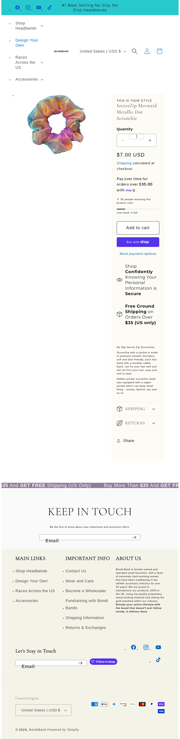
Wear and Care (80, 581)
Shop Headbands (31, 571)
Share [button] (128, 440)
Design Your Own (31, 581)
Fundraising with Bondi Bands (87, 604)
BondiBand (37, 729)
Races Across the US (35, 591)
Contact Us (76, 571)
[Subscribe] (134, 537)
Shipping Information (85, 618)
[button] (29, 25)
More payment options (138, 254)
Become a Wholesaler (86, 591)
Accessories (26, 600)
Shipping (124, 163)
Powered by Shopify (63, 729)
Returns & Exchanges (86, 627)
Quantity (125, 129)
